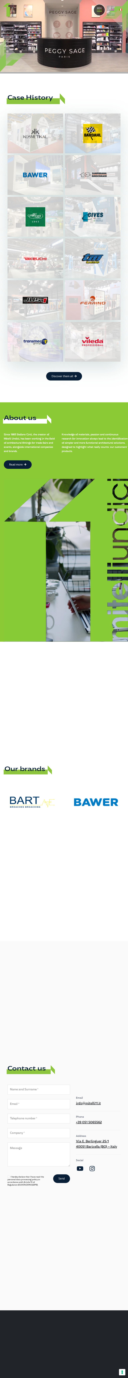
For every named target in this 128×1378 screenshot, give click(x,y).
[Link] (8, 10)
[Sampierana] (92, 175)
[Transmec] (35, 342)
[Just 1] (35, 300)
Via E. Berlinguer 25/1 (92, 1141)
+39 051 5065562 (89, 1122)
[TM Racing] (92, 258)
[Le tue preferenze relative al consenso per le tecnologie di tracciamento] (122, 1372)
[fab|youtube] (80, 1169)
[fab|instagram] (92, 1169)
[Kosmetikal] (35, 133)
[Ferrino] (92, 300)
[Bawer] (35, 175)
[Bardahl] (92, 133)
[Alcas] (35, 217)
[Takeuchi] (35, 258)
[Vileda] (92, 342)
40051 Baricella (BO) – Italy (96, 1146)
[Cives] (92, 217)
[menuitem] (113, 10)
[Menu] (99, 9)
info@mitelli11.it (88, 1103)
